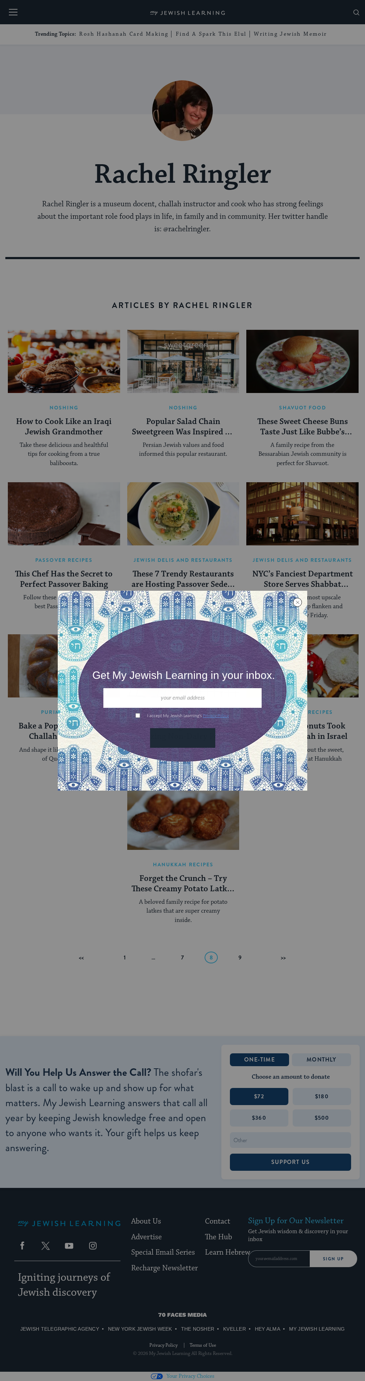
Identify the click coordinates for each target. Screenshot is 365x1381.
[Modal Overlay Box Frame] (182, 691)
